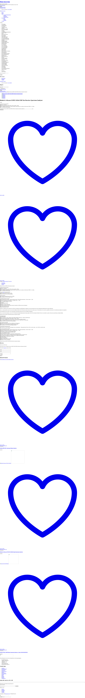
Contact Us (3, 670)
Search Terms (4, 669)
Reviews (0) (3, 283)
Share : (1, 355)
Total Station (5, 16)
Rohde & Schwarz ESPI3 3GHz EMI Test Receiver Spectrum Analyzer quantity (12, 108)
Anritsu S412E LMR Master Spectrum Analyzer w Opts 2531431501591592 (14, 652)
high (3, 292)
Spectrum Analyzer (4, 91)
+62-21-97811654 (2, 5)
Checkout (5, 20)
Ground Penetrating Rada (7, 14)
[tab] (43, 283)
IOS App (3, 677)
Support (3, 674)
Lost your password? (3, 89)
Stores (2, 675)
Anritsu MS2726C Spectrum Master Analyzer (8, 448)
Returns (3, 676)
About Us (3, 668)
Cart (4, 18)
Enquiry (3, 284)
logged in (5, 347)
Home (1, 91)
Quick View (2, 445)
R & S (11, 281)
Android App (3, 678)
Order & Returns (4, 671)
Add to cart (1, 109)
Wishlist (5, 19)
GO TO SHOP (9, 9)
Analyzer (5, 15)
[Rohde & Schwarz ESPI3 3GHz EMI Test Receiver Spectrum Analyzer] (12, 94)
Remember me (3, 88)
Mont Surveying (5, 2)
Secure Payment (4, 673)
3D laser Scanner (6, 17)
